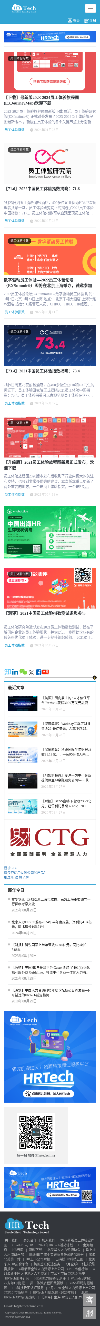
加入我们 (48, 1240)
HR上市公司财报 (38, 1259)
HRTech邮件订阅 (17, 1278)
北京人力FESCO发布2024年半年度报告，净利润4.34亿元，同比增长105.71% (52, 924)
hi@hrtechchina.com (28, 1306)
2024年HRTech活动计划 (55, 1245)
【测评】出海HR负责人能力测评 (64, 1297)
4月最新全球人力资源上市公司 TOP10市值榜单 (53, 1269)
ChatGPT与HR (22, 1245)
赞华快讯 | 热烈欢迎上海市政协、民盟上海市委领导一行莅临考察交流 (51, 901)
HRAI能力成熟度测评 (50, 1278)
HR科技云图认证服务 (28, 1288)
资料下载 (35, 1250)
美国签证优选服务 (47, 1264)
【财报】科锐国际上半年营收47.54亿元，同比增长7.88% (49, 947)
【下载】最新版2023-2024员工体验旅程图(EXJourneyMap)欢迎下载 (41, 100)
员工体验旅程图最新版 (46, 1283)
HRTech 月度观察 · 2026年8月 (54, 1292)
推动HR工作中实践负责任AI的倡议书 (56, 1254)
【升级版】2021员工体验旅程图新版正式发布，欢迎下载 (49, 465)
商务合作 (30, 1240)
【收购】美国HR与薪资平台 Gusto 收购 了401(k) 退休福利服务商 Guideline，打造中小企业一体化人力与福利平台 (51, 970)
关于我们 (11, 1240)
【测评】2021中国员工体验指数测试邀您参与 (45, 613)
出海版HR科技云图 (69, 1259)
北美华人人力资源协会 (64, 1250)
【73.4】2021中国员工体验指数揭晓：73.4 (42, 371)
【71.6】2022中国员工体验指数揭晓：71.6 (42, 189)
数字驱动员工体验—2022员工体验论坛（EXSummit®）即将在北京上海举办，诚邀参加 (48, 283)
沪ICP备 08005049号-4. (18, 1317)
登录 (76, 20)
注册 (92, 20)
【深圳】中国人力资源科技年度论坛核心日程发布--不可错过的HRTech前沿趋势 (51, 992)
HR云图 (18, 1250)
